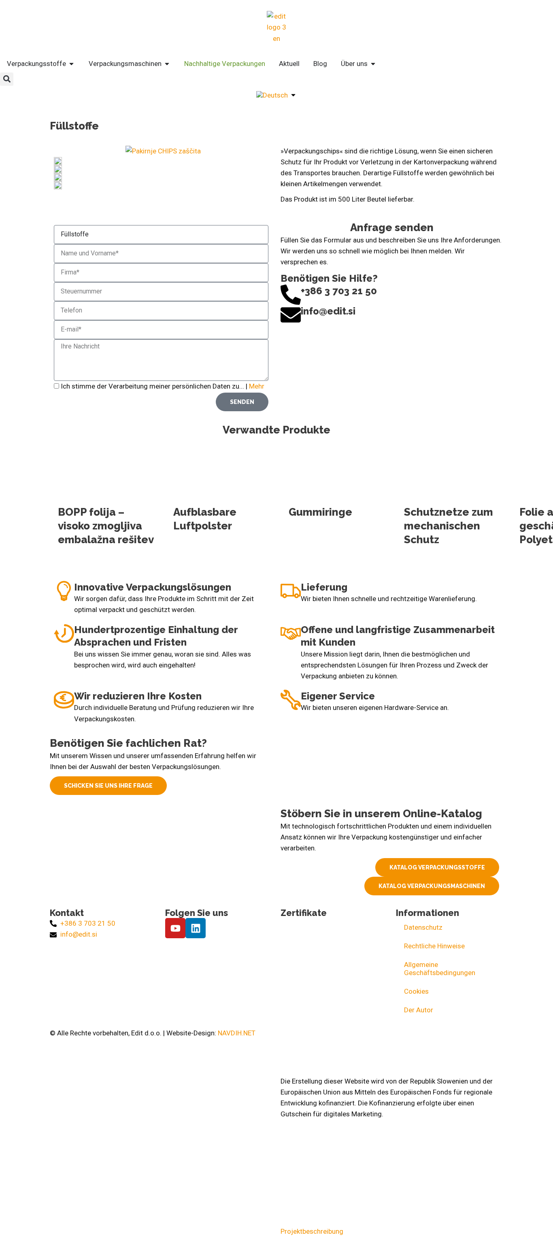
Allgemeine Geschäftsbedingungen (439, 968)
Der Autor (418, 1010)
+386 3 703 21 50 (339, 291)
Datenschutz (423, 927)
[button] (6, 79)
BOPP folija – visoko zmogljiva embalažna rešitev (106, 526)
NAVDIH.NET (236, 1033)
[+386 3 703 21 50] (291, 295)
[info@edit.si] (291, 315)
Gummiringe (320, 512)
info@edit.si (328, 311)
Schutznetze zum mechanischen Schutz (448, 526)
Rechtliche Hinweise (434, 946)
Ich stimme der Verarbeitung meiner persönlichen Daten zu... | (162, 386)
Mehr (256, 386)
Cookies (416, 991)
